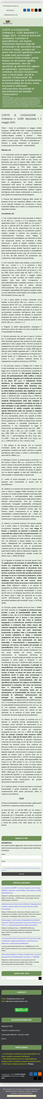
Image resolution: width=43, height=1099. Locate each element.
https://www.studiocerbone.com (17, 1001)
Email (3, 861)
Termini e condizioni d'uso (11, 1030)
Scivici (4, 1039)
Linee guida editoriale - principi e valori (15, 1034)
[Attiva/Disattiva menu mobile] (39, 21)
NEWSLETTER (7, 1026)
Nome (3, 854)
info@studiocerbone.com (11, 15)
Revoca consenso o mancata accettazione (21, 1096)
